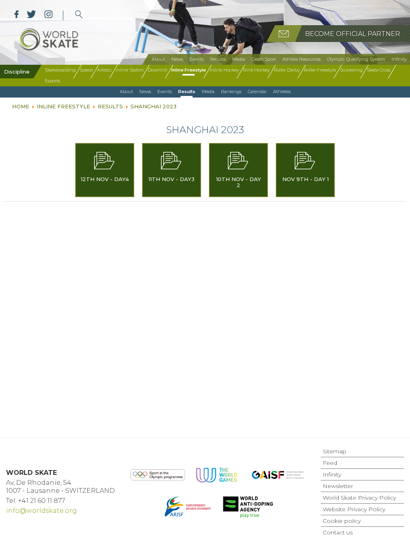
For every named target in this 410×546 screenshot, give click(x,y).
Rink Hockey (256, 70)
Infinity (399, 59)
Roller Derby (287, 70)
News (177, 59)
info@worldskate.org (41, 510)
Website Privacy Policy (354, 509)
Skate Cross (378, 70)
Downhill (157, 70)
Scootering (351, 70)
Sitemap (334, 451)
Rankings (231, 91)
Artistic (104, 70)
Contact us (338, 532)
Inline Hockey (224, 70)
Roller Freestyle (320, 70)
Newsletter (338, 486)
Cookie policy (342, 520)
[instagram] (48, 15)
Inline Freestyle (188, 70)
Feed (330, 462)
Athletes (282, 91)
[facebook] (16, 15)
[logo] (79, 15)
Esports (52, 81)
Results (218, 59)
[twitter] (31, 15)
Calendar (257, 91)
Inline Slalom (130, 70)
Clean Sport (263, 59)
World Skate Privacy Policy (359, 497)
